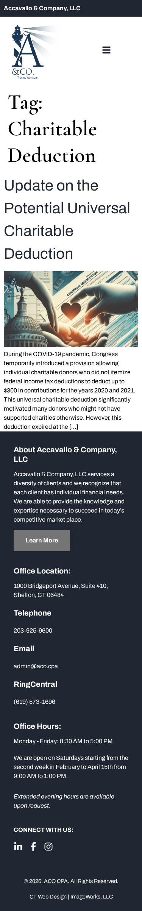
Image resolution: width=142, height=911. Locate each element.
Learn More (42, 540)
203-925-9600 (33, 630)
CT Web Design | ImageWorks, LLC (71, 897)
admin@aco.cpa (36, 666)
